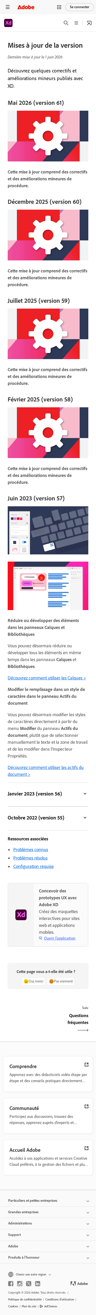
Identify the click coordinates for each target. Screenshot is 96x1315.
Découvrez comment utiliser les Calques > (47, 678)
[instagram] (19, 1283)
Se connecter (79, 7)
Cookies (13, 1306)
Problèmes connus (30, 849)
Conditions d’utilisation (59, 1299)
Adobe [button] (13, 1246)
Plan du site (29, 1306)
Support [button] (14, 1235)
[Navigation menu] (7, 7)
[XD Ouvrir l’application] (89, 23)
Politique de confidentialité (25, 1299)
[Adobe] (25, 7)
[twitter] (28, 1283)
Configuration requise (33, 866)
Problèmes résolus (30, 858)
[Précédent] (27, 1023)
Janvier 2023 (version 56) (35, 794)
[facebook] (10, 1283)
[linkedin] (37, 1283)
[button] (59, 7)
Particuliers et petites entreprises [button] (32, 1200)
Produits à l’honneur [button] (23, 1257)
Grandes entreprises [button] (23, 1212)
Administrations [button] (20, 1223)
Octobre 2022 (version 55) (36, 818)
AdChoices (50, 1306)
